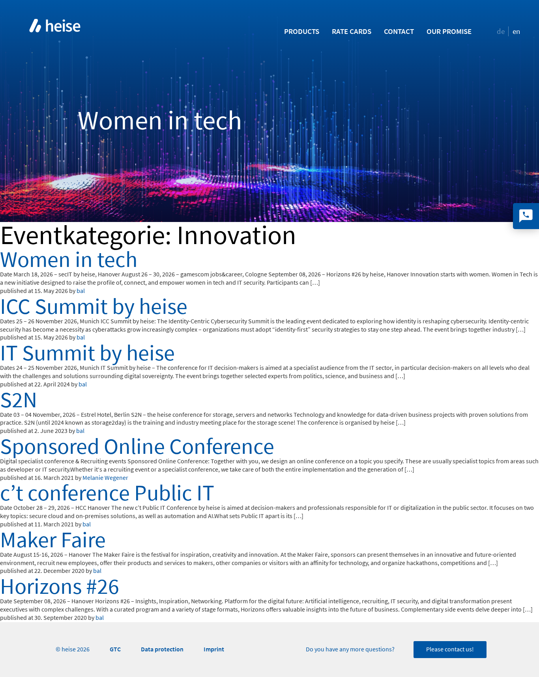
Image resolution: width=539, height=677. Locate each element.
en (516, 31)
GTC (115, 649)
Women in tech (68, 259)
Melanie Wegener (105, 478)
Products (301, 31)
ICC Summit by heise (93, 306)
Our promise (449, 31)
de (501, 31)
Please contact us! (450, 649)
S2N (18, 400)
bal (81, 291)
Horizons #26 (59, 586)
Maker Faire (53, 540)
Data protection (162, 649)
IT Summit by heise (87, 353)
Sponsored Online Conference (137, 446)
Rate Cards (351, 31)
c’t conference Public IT (107, 493)
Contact (399, 31)
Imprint (214, 649)
